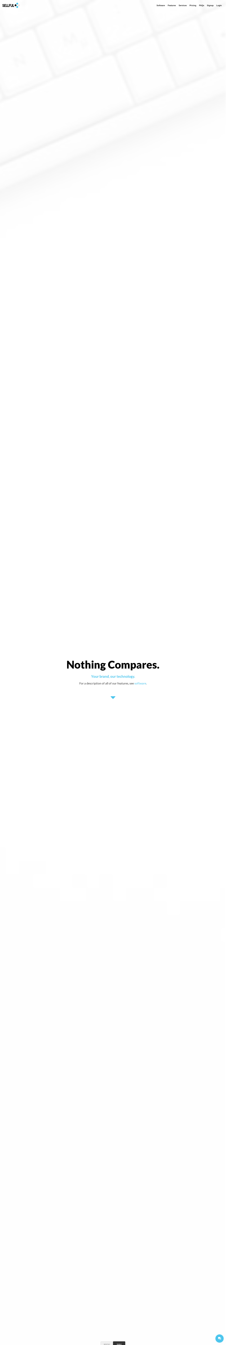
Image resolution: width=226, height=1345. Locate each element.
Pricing (193, 5)
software (140, 683)
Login (219, 5)
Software (161, 5)
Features (172, 5)
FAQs (201, 5)
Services (183, 5)
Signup (210, 5)
